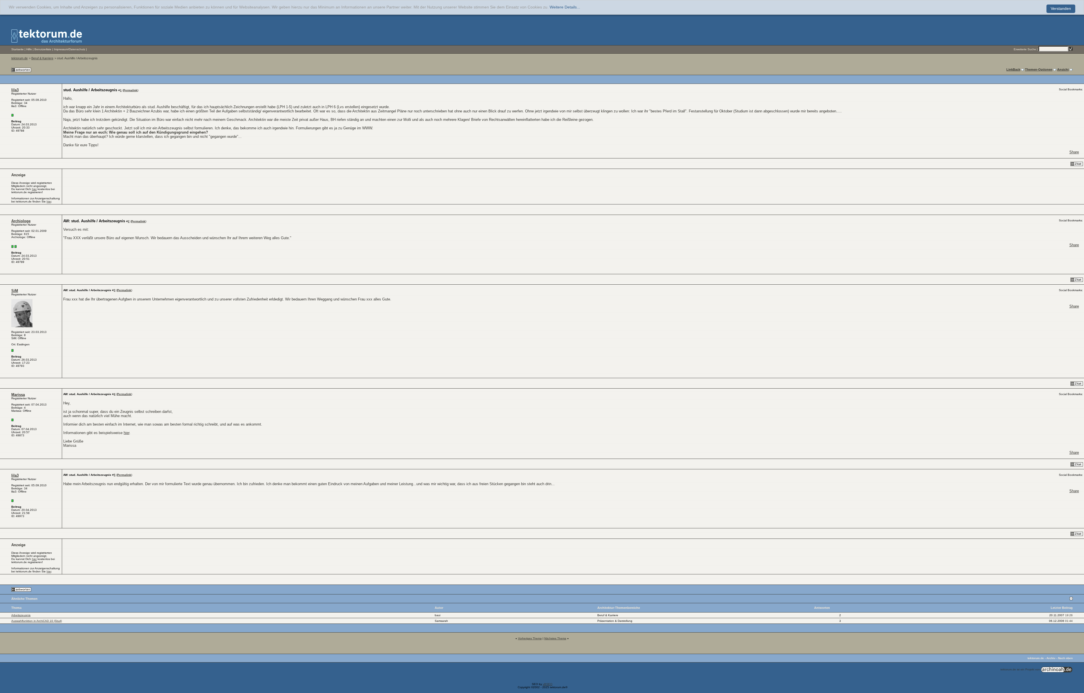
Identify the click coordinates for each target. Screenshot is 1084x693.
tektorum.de (19, 58)
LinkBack (1013, 69)
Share (1074, 152)
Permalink (130, 90)
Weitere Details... (565, 7)
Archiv (1050, 658)
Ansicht (1063, 69)
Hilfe (29, 49)
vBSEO (547, 684)
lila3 (15, 90)
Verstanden (1061, 8)
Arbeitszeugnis (20, 615)
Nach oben (1065, 658)
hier (34, 189)
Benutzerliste (42, 49)
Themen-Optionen (1038, 69)
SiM (14, 291)
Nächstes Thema (555, 638)
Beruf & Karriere (42, 58)
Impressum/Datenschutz (69, 49)
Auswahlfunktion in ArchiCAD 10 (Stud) (36, 620)
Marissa (18, 395)
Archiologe (20, 221)
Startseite (17, 49)
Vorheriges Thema (530, 638)
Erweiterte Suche (1025, 49)
